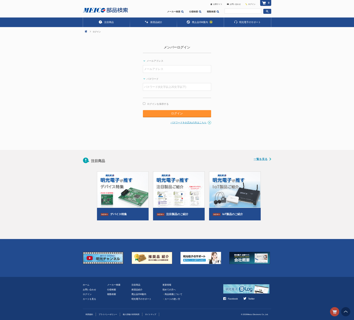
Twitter (251, 299)
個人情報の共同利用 (131, 314)
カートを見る (89, 299)
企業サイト (217, 4)
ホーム (86, 285)
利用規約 (89, 314)
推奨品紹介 (156, 22)
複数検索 (211, 11)
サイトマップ (150, 314)
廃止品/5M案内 (200, 22)
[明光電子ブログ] (247, 286)
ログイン (252, 4)
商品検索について (172, 294)
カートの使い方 (171, 299)
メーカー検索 (173, 11)
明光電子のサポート (250, 22)
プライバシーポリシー (108, 314)
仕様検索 (193, 11)
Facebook (233, 299)
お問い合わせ (235, 4)
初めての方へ (169, 289)
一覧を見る (261, 159)
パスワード (153, 79)
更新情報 (166, 285)
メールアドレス (155, 60)
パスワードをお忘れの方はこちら (188, 122)
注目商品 (109, 22)
